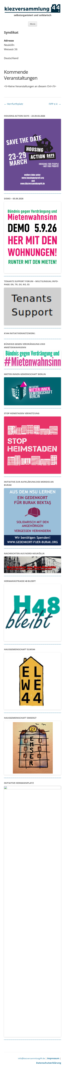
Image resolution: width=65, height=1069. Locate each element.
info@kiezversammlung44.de (31, 1058)
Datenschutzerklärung (48, 1062)
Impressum (53, 1058)
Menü (32, 24)
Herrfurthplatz (13, 103)
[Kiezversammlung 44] (32, 8)
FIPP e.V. (55, 103)
